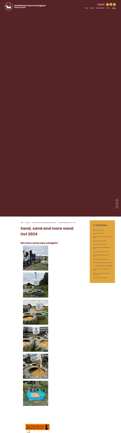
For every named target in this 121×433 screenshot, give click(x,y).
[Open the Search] (107, 4)
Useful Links (101, 4)
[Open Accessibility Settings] (114, 4)
